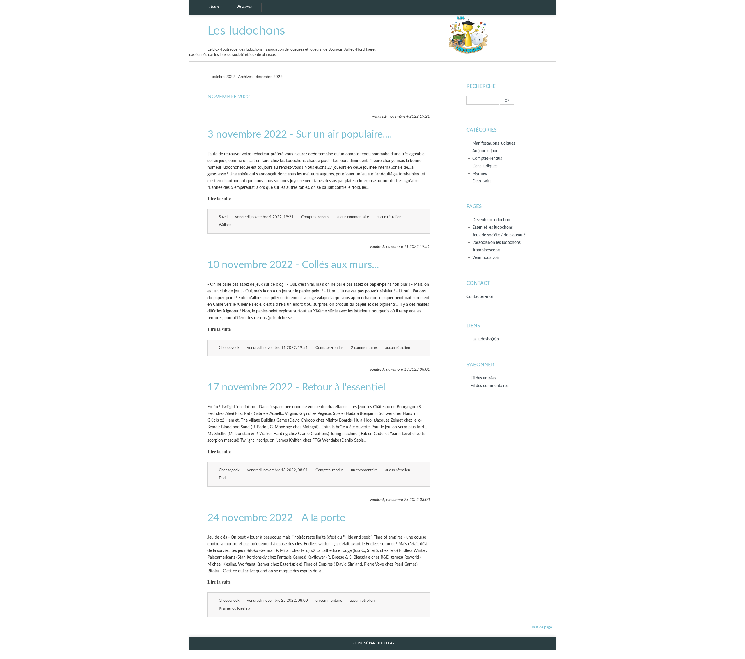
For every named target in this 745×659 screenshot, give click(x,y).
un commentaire (364, 470)
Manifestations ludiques (493, 143)
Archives (245, 77)
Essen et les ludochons (492, 227)
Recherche (481, 86)
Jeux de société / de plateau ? (498, 235)
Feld (222, 478)
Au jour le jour (485, 151)
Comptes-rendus (315, 217)
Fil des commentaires (489, 385)
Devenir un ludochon (491, 220)
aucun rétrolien (389, 217)
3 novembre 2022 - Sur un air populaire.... (299, 134)
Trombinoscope (486, 250)
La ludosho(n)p (485, 339)
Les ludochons (246, 30)
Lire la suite (219, 198)
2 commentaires (364, 348)
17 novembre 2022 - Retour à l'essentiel (296, 387)
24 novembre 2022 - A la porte (276, 518)
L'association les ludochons (496, 242)
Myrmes (479, 173)
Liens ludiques (484, 166)
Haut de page (541, 627)
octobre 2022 (223, 77)
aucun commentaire (353, 217)
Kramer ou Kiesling (234, 608)
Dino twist (481, 181)
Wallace (225, 225)
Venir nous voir (485, 257)
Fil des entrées (483, 378)
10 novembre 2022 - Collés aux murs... (293, 265)
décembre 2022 (269, 77)
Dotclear (385, 643)
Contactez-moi (479, 296)
